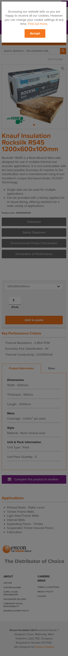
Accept (35, 33)
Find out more (37, 24)
